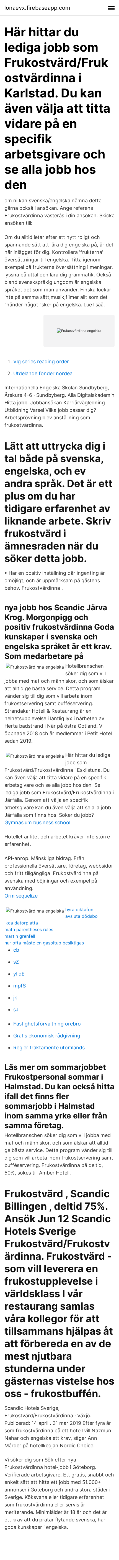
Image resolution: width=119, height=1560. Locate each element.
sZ (16, 962)
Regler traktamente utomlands (49, 1047)
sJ (16, 1009)
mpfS (19, 986)
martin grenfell (19, 936)
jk (15, 997)
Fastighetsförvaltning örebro (47, 1024)
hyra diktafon (79, 909)
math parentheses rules (28, 929)
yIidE (19, 974)
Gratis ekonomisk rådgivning (46, 1036)
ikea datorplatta (21, 923)
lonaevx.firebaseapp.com (37, 8)
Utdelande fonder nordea (43, 373)
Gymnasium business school (37, 822)
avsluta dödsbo (81, 916)
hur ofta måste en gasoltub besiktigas (44, 943)
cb (16, 950)
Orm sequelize (21, 896)
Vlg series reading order (41, 361)
